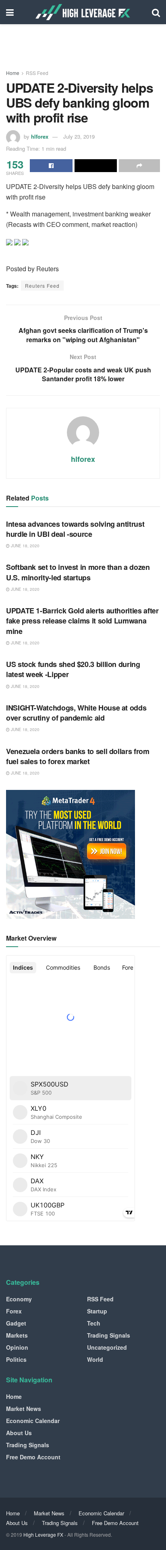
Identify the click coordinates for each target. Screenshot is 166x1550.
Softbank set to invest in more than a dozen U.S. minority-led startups (78, 572)
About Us (19, 1433)
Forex (14, 1311)
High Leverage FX (43, 1534)
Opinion (17, 1347)
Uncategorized (107, 1347)
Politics (16, 1359)
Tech (93, 1323)
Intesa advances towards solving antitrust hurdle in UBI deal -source (75, 529)
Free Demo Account (33, 1457)
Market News (23, 1409)
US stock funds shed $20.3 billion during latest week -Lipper (73, 669)
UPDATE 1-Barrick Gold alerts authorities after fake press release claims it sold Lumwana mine (82, 620)
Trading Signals (108, 1335)
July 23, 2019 (79, 136)
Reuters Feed (42, 285)
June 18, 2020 (24, 546)
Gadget (16, 1323)
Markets (17, 1335)
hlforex (39, 136)
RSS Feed (37, 72)
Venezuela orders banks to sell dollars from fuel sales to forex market (77, 756)
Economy (19, 1299)
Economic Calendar (33, 1421)
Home (12, 72)
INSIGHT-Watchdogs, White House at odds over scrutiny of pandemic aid (76, 712)
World (95, 1359)
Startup (97, 1311)
